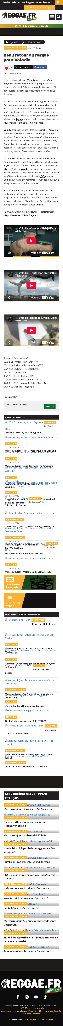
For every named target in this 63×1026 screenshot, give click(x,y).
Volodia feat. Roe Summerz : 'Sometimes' (26, 898)
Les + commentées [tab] (29, 614)
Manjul (19, 119)
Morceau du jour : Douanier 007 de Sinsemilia (28, 809)
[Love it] (9, 68)
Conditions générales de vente (48, 1011)
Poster (51, 406)
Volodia (31, 80)
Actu (16, 42)
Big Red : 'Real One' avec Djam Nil (21, 908)
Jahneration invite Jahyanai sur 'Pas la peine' (27, 951)
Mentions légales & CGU (23, 1011)
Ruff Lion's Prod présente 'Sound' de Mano (27, 861)
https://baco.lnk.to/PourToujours (21, 215)
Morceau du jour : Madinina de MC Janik (25, 835)
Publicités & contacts (31, 1013)
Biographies (6, 1011)
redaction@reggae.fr (42, 1019)
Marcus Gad (10, 169)
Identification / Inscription (40, 7)
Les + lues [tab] (11, 614)
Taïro (43, 176)
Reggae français (33, 42)
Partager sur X (25, 67)
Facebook (41, 67)
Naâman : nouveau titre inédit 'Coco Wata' (26, 888)
